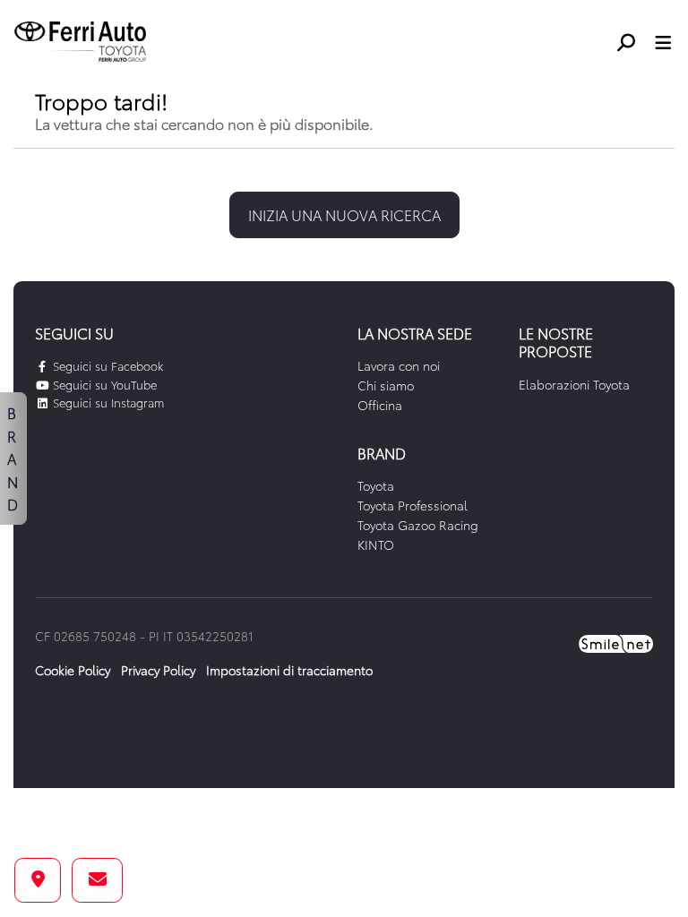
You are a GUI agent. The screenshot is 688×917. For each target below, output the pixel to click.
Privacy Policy (158, 670)
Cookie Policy (72, 670)
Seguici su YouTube (103, 384)
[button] (633, 42)
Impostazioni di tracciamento (289, 670)
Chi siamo (385, 385)
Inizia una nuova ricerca (344, 214)
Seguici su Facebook (106, 365)
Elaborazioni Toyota (574, 384)
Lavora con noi (398, 365)
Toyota (375, 485)
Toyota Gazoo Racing (417, 525)
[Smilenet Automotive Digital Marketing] (616, 642)
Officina (379, 405)
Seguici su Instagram (106, 402)
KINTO (375, 544)
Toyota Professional (412, 505)
